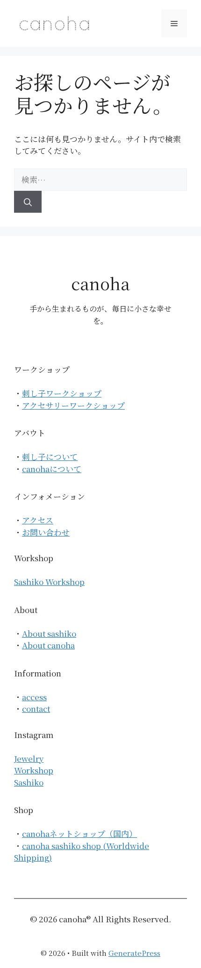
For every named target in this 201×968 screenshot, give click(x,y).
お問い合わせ (46, 532)
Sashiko (28, 782)
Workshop (33, 770)
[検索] (28, 202)
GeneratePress (134, 953)
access (34, 697)
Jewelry (28, 758)
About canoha (48, 645)
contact (36, 708)
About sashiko (49, 633)
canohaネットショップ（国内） (79, 833)
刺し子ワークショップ (61, 393)
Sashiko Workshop (49, 581)
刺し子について (50, 456)
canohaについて (51, 468)
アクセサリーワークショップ (73, 405)
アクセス (37, 520)
